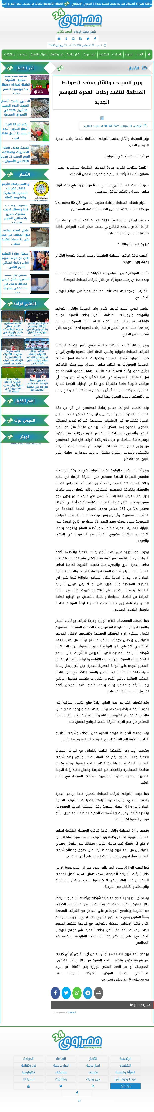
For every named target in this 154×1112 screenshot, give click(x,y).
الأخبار (140, 54)
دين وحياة (93, 1079)
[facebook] (95, 38)
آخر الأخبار (25, 68)
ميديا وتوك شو (125, 1079)
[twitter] (88, 38)
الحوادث (117, 54)
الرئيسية (125, 1059)
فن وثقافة (57, 54)
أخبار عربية (90, 54)
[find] (73, 38)
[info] (66, 38)
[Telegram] (88, 993)
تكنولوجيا (28, 1072)
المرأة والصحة (39, 54)
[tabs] (59, 38)
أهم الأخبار (25, 401)
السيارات (28, 1079)
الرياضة (129, 54)
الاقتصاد (104, 54)
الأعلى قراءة (24, 303)
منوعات (23, 54)
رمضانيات (61, 1079)
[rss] (80, 38)
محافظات (9, 54)
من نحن (126, 1086)
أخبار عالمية (73, 54)
